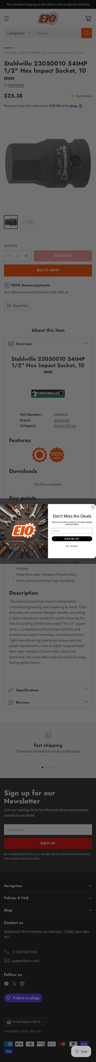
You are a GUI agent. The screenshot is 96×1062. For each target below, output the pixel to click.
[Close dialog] (93, 507)
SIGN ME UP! (72, 539)
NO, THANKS (72, 546)
